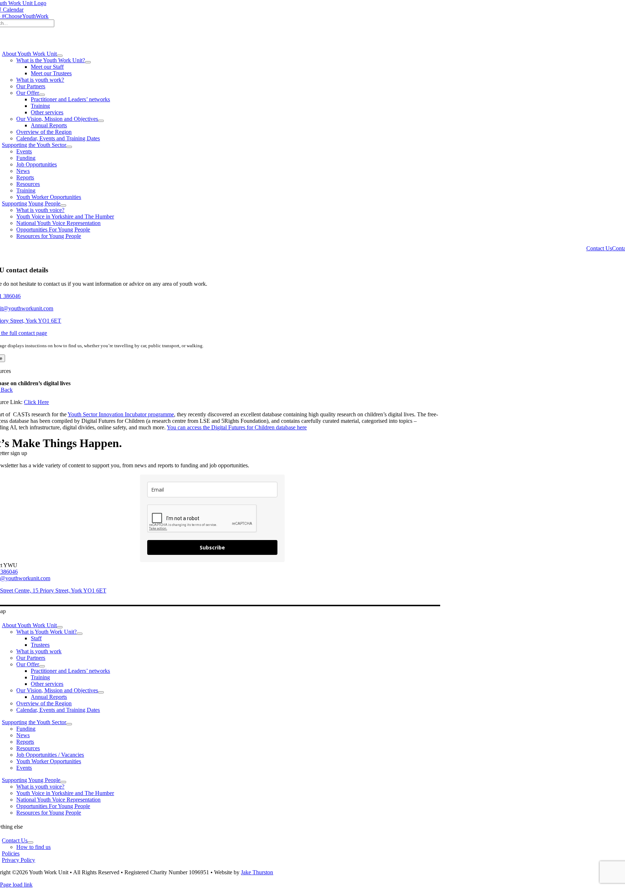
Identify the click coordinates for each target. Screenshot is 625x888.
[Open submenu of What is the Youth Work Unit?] (88, 62)
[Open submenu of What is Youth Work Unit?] (79, 634)
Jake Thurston (257, 872)
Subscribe (212, 547)
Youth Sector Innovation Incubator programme (121, 414)
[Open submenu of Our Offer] (42, 95)
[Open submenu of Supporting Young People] (63, 205)
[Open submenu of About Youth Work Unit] (60, 56)
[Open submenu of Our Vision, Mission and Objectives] (101, 121)
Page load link (16, 884)
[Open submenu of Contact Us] (30, 842)
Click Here (36, 402)
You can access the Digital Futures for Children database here (237, 427)
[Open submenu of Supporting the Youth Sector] (69, 147)
